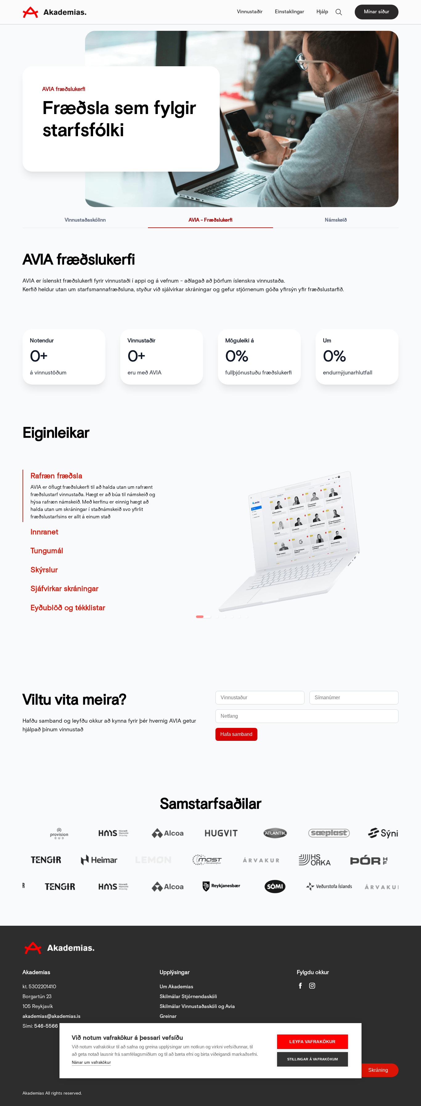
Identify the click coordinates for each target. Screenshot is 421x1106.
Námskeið (336, 220)
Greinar (168, 1016)
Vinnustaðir (250, 12)
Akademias (54, 12)
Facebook (300, 985)
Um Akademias (176, 987)
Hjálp (322, 12)
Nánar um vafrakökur (91, 1062)
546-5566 (46, 1026)
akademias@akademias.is (51, 1016)
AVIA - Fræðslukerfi (210, 220)
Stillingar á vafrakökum (312, 1059)
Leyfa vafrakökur (312, 1041)
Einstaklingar (289, 12)
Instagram (312, 985)
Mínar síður (376, 12)
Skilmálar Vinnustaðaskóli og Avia (197, 1006)
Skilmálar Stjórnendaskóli (188, 997)
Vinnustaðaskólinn (85, 220)
